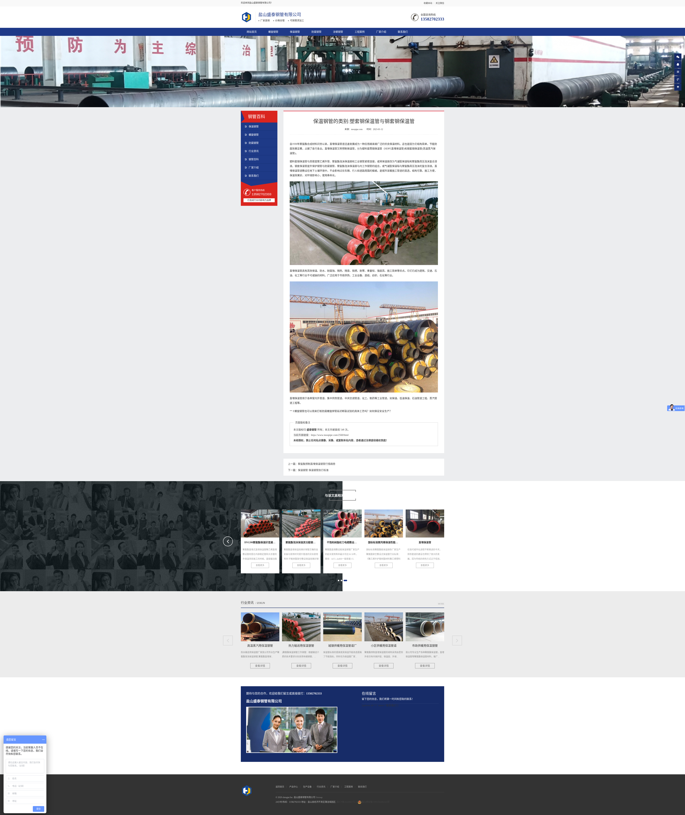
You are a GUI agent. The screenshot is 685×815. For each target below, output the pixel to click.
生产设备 (307, 787)
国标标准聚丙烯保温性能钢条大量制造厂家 (316, 522)
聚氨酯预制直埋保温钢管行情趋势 (316, 464)
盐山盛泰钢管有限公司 (279, 14)
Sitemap (319, 797)
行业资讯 (254, 151)
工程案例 (360, 31)
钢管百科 (254, 159)
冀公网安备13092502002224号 (376, 802)
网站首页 (252, 31)
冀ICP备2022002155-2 (347, 802)
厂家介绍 (381, 31)
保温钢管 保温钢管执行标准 (313, 470)
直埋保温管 (342, 522)
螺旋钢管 (273, 31)
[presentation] (228, 541)
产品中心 (293, 787)
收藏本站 (428, 3)
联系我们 (403, 31)
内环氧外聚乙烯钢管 (424, 522)
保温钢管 (295, 31)
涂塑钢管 (338, 31)
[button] (338, 580)
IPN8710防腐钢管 (384, 522)
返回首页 (280, 787)
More (441, 604)
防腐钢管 (316, 31)
